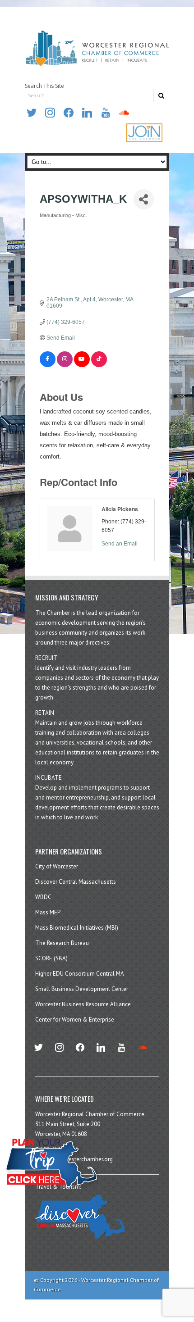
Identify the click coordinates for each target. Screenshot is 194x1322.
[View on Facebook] (47, 365)
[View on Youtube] (82, 365)
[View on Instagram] (65, 365)
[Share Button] (144, 199)
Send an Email (120, 544)
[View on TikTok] (99, 365)
